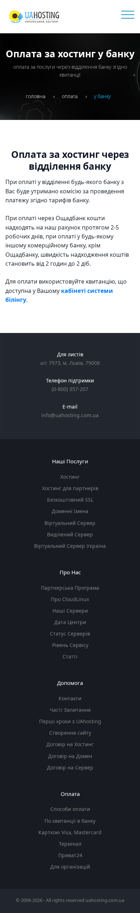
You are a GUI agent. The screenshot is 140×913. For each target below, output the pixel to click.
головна (35, 96)
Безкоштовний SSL (70, 499)
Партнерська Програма (70, 587)
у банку (102, 96)
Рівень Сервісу (70, 645)
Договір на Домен (70, 756)
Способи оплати (70, 809)
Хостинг (70, 476)
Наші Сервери (70, 610)
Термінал (70, 843)
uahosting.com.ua (104, 900)
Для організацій (70, 866)
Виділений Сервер (70, 534)
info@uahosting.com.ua (70, 415)
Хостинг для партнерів (70, 488)
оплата (70, 96)
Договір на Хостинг (70, 744)
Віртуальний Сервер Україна (70, 545)
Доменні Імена (70, 511)
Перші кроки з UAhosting (70, 721)
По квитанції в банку (70, 820)
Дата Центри (70, 622)
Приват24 (70, 855)
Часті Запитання (70, 709)
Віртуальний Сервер (70, 523)
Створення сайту (70, 732)
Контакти (70, 698)
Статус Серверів (70, 633)
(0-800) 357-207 (70, 389)
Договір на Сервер (70, 767)
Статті (70, 656)
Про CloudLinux (70, 599)
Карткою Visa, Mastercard (70, 832)
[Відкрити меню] (127, 15)
